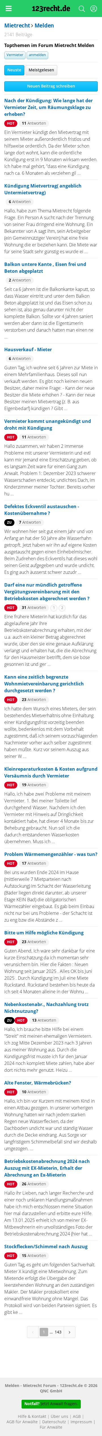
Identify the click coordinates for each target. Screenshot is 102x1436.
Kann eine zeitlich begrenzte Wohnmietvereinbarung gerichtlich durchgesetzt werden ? (44, 684)
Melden (44, 26)
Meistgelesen (41, 70)
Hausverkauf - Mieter (28, 350)
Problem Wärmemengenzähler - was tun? (50, 854)
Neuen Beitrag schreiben (51, 86)
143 (58, 1332)
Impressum (81, 1422)
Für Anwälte (51, 1427)
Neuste (14, 70)
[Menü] (8, 8)
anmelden (37, 55)
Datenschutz (54, 1422)
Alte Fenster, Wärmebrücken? (37, 1083)
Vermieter (15, 55)
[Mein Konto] (93, 10)
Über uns (59, 1417)
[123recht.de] (51, 8)
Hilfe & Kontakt (32, 1417)
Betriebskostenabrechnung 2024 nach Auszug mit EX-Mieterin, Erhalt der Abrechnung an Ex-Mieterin (47, 1168)
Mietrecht (17, 26)
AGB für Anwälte (22, 1422)
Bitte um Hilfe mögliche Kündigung (44, 933)
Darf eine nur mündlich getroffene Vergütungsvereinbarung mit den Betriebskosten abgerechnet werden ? (47, 592)
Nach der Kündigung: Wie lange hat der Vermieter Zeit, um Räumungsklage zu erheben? (48, 108)
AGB (77, 1417)
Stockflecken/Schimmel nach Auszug (46, 1247)
